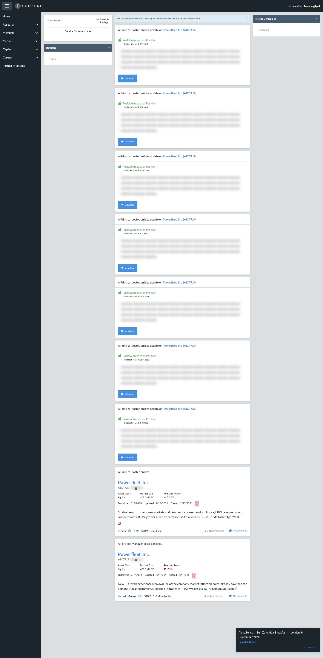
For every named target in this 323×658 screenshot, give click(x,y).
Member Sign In (312, 6)
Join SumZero (294, 5)
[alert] (278, 640)
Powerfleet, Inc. (134, 482)
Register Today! (247, 642)
